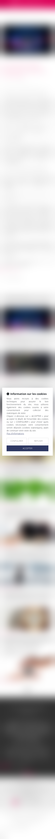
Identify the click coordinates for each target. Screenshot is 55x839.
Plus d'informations (15, 433)
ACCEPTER (27, 448)
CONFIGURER (16, 440)
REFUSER (38, 440)
